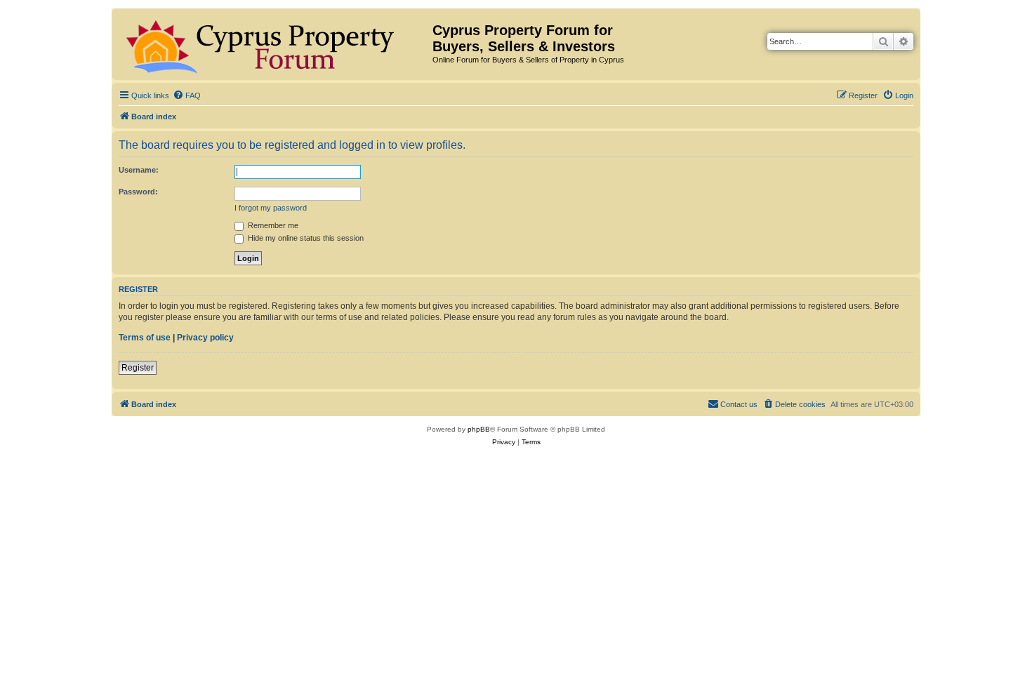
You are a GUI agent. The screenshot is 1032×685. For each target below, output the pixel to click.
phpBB (479, 429)
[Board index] (273, 44)
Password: (138, 191)
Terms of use (145, 337)
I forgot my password (270, 208)
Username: (139, 170)
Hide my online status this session (305, 238)
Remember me (272, 225)
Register (137, 368)
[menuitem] (187, 95)
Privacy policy (205, 337)
